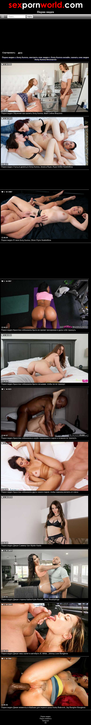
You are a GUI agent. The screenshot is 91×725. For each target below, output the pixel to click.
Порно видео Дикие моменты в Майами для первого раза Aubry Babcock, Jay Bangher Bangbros (43, 707)
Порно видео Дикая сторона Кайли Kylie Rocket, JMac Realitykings (30, 599)
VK (45, 723)
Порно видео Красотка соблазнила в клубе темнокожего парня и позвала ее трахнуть (38, 438)
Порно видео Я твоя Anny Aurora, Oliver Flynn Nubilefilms (26, 240)
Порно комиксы (46, 718)
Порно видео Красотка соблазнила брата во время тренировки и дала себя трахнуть (38, 330)
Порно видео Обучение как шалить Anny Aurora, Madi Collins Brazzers (31, 113)
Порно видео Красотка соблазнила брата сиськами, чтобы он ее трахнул (33, 384)
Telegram (45, 721)
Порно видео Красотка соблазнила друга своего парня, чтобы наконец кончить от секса (39, 492)
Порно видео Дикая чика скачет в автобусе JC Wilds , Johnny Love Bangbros (34, 654)
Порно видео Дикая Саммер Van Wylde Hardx (21, 546)
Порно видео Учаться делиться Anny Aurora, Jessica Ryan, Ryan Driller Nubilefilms (37, 167)
